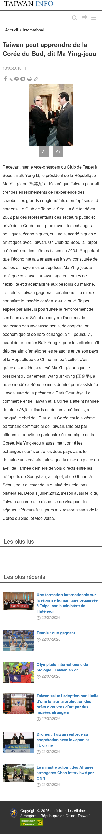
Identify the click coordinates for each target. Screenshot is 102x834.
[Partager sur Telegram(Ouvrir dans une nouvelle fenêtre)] (23, 79)
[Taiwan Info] (31, 5)
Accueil (11, 29)
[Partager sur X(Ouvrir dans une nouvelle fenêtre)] (10, 79)
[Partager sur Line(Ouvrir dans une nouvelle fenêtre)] (16, 79)
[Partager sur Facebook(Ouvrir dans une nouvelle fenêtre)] (5, 79)
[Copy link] (35, 79)
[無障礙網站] (31, 821)
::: (5, 2)
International (33, 29)
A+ (58, 151)
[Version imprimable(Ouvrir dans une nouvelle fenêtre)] (29, 79)
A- (44, 151)
